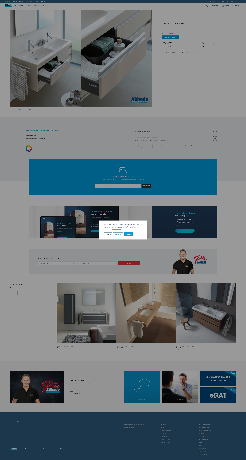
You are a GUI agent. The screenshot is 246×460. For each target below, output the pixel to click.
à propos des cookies (116, 229)
